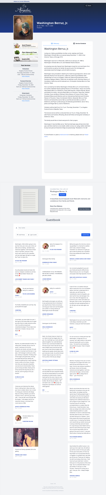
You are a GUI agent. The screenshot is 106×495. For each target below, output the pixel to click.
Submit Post (86, 234)
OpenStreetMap (54, 490)
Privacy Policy (49, 488)
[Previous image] (15, 437)
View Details (25, 76)
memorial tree (64, 134)
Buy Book (62, 194)
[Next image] (37, 437)
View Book (54, 194)
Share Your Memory (84, 209)
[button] (25, 437)
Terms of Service (57, 488)
